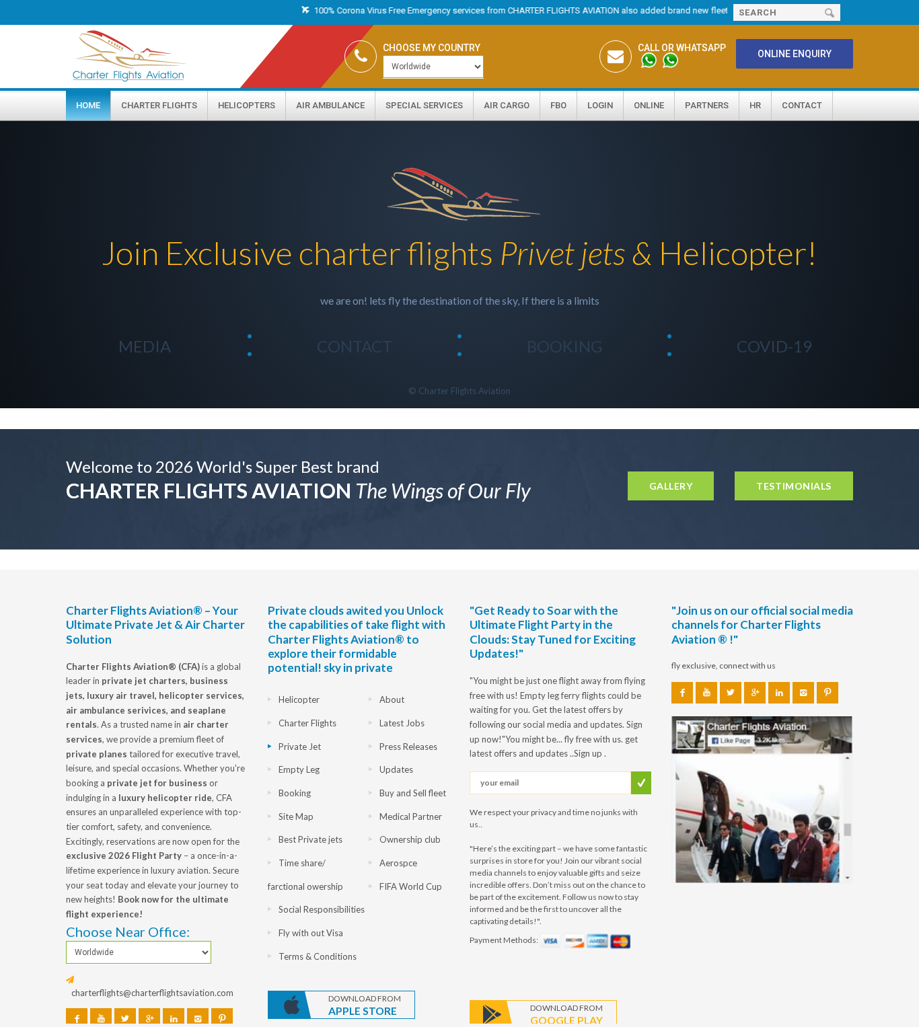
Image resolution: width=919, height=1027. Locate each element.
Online (649, 105)
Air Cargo (506, 105)
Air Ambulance (330, 105)
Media (144, 346)
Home (88, 105)
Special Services (424, 105)
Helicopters (246, 105)
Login (600, 105)
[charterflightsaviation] (460, 192)
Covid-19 (774, 346)
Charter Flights (159, 105)
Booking (564, 346)
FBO (558, 105)
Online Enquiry (795, 53)
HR (755, 105)
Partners (707, 105)
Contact (802, 105)
